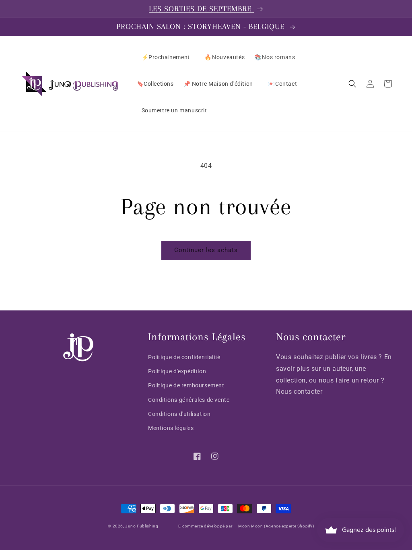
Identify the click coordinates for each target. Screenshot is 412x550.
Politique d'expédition (177, 371)
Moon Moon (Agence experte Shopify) (276, 526)
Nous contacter (299, 391)
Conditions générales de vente (188, 400)
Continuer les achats (206, 250)
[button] (352, 84)
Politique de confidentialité (184, 357)
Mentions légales (171, 428)
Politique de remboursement (186, 385)
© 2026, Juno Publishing (133, 526)
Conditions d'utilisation (179, 414)
